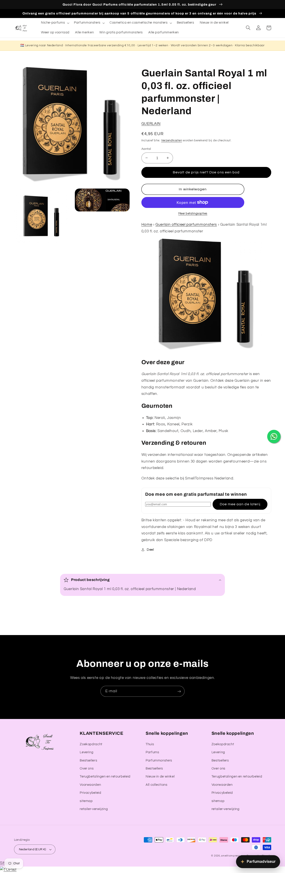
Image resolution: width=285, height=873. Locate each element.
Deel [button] (150, 549)
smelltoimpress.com (233, 856)
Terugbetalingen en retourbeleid (105, 776)
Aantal (146, 148)
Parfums (152, 752)
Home (146, 225)
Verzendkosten (171, 140)
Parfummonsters (159, 760)
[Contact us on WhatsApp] (274, 436)
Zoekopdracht (91, 744)
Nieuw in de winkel (160, 776)
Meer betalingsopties (193, 213)
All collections (156, 784)
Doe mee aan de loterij (240, 504)
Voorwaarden (90, 784)
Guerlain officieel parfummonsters (186, 225)
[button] (54, 23)
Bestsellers (88, 760)
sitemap (86, 801)
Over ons (87, 768)
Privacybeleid (90, 792)
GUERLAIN (151, 124)
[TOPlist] (8, 870)
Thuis (150, 744)
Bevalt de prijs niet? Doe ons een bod (206, 172)
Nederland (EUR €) (32, 849)
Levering (86, 752)
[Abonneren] (179, 691)
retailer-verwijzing (94, 809)
